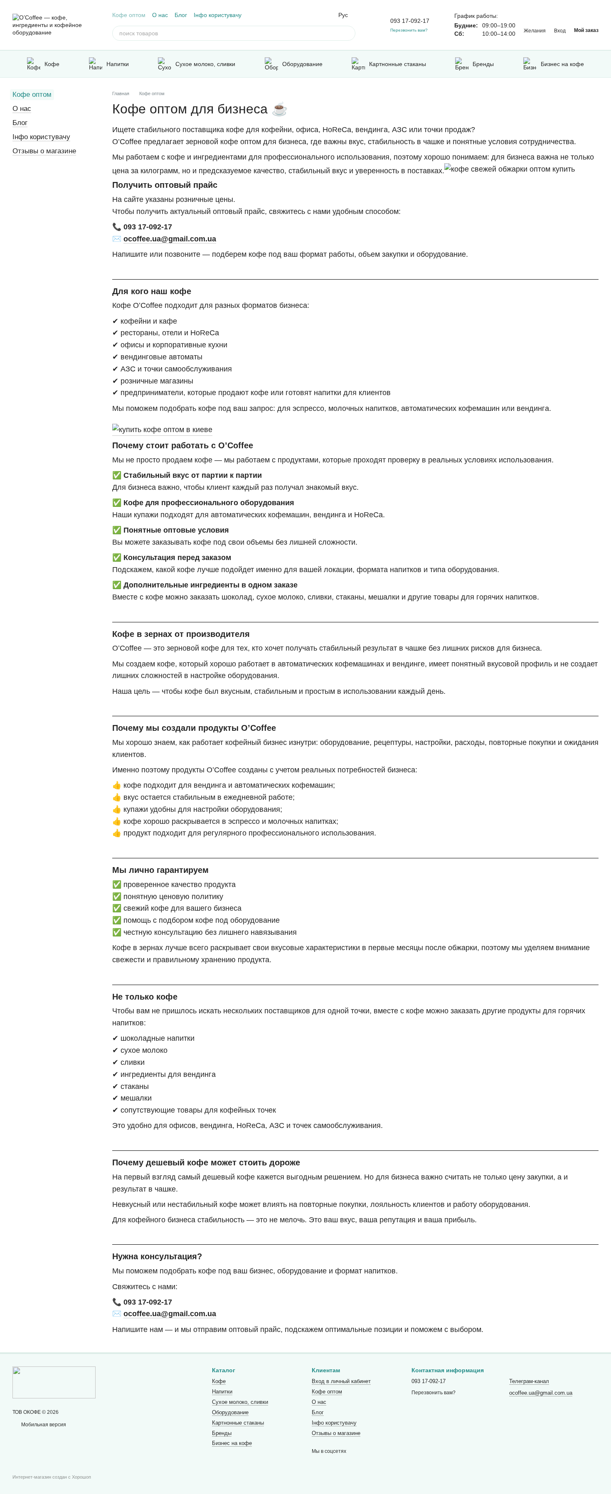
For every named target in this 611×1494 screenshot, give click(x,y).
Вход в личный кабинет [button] (341, 1381)
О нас (160, 15)
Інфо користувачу (217, 15)
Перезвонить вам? (409, 30)
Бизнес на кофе (562, 64)
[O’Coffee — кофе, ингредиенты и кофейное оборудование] (54, 1382)
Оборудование (302, 64)
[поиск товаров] (347, 33)
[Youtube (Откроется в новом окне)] (316, 15)
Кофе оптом (128, 15)
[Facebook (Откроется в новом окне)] (306, 15)
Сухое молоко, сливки (205, 64)
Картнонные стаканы (397, 64)
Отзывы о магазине (44, 151)
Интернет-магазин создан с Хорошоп (51, 1476)
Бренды (483, 64)
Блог (181, 15)
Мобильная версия (43, 1425)
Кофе (51, 64)
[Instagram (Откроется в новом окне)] (296, 15)
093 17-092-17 (409, 20)
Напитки (117, 64)
